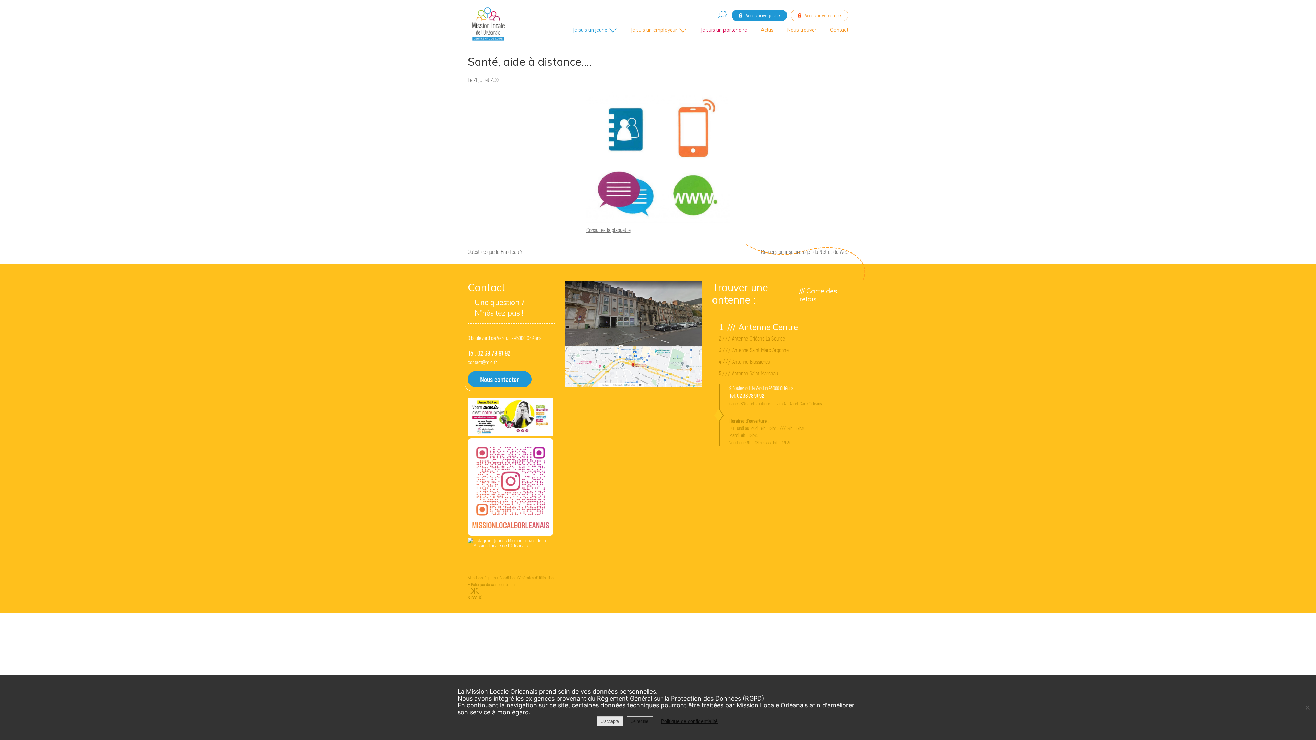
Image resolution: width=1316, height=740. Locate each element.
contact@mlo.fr (482, 362)
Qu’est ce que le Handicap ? (495, 251)
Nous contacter (499, 379)
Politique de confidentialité (493, 584)
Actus (767, 30)
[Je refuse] (1307, 707)
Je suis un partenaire (723, 30)
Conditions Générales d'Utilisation (527, 577)
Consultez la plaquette (608, 229)
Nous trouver (801, 30)
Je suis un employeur (654, 30)
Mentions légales (482, 577)
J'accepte (610, 721)
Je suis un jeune (590, 30)
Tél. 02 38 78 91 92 (489, 353)
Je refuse (639, 721)
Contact (839, 30)
